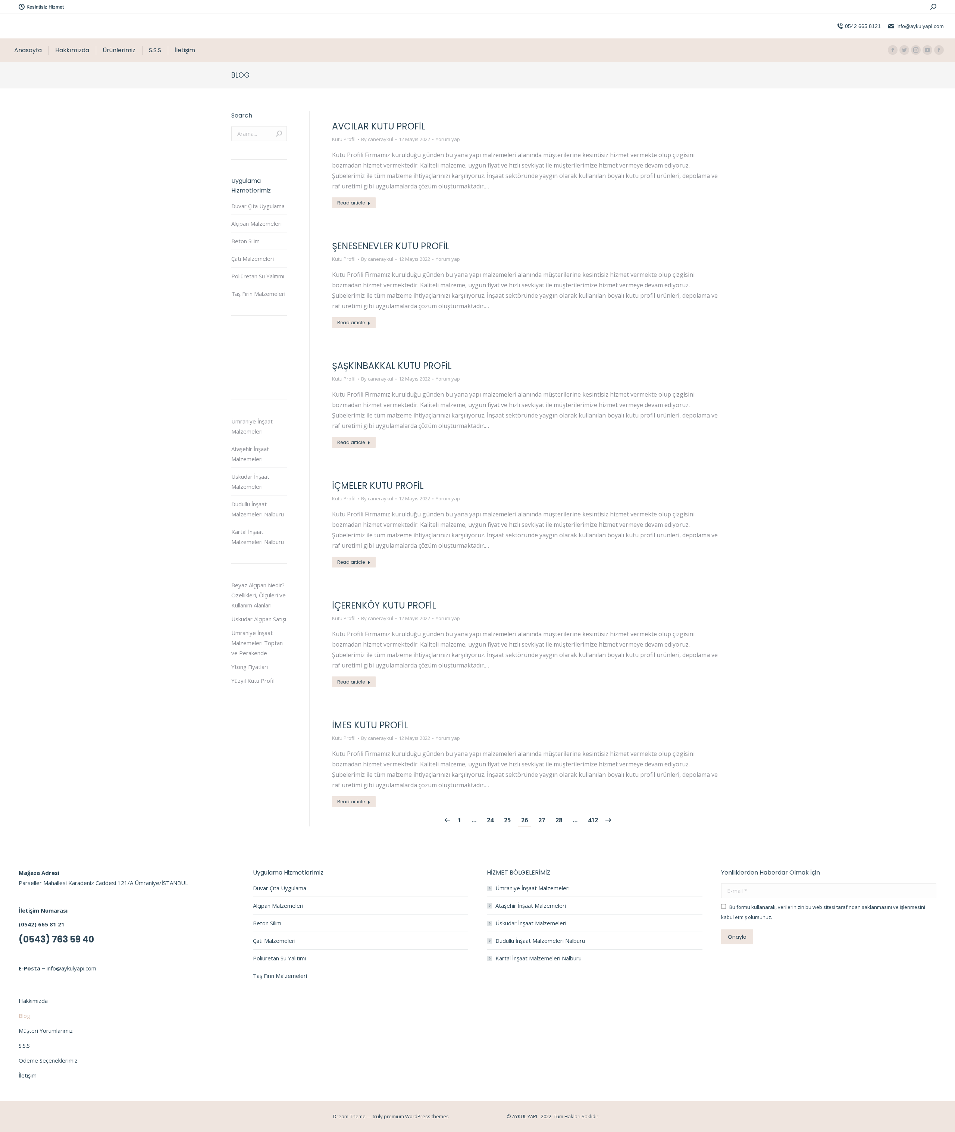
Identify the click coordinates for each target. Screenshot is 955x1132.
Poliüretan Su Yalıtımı (257, 276)
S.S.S (24, 1045)
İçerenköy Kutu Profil (384, 605)
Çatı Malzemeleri (252, 258)
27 (541, 820)
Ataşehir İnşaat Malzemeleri (250, 454)
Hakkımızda (33, 1000)
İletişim (28, 1075)
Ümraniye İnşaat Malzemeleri (252, 426)
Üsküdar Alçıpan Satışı (258, 619)
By (377, 139)
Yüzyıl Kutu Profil (253, 680)
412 (593, 820)
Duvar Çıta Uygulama (258, 206)
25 (507, 820)
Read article (351, 203)
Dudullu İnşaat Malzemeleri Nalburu (257, 509)
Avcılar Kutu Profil (378, 126)
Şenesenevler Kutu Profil (391, 246)
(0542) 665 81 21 (42, 924)
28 (558, 820)
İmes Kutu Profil (370, 725)
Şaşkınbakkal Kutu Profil (392, 366)
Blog (24, 1015)
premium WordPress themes (416, 1116)
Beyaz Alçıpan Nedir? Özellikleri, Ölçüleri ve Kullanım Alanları (258, 595)
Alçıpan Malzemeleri (256, 223)
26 (524, 820)
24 (490, 820)
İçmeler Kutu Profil (378, 485)
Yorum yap (448, 139)
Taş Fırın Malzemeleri (258, 293)
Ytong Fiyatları (249, 666)
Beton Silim (245, 241)
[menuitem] (28, 50)
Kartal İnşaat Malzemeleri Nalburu (257, 536)
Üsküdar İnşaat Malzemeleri (250, 481)
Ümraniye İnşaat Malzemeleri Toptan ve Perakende (257, 643)
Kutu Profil (344, 139)
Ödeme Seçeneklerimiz (48, 1060)
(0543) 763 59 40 (56, 939)
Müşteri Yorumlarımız (46, 1030)
